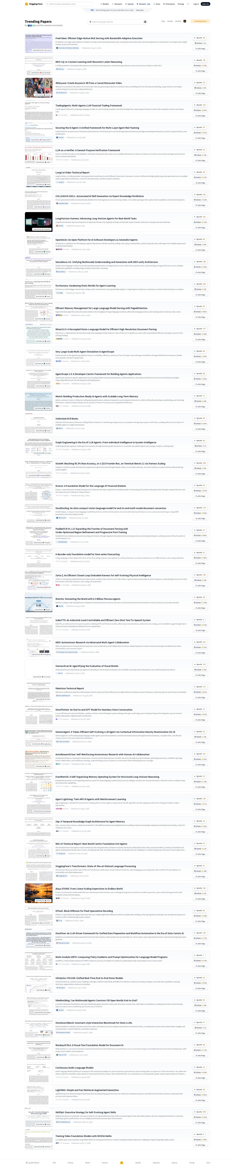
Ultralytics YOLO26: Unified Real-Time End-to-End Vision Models (89, 978)
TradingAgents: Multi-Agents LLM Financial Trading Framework (89, 105)
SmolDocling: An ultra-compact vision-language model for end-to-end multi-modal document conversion (111, 508)
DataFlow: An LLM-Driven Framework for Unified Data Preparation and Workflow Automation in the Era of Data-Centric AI (120, 933)
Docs (158, 4)
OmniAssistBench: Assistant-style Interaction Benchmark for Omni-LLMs (94, 1022)
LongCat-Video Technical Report (73, 172)
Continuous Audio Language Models (75, 1067)
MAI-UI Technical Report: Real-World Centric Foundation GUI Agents (91, 843)
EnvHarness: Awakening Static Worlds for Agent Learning (86, 285)
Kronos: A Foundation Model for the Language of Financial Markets (91, 485)
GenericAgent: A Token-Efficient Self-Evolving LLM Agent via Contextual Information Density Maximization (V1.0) (115, 731)
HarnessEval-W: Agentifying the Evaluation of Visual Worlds (87, 665)
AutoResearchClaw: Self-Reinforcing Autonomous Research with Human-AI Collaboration (103, 754)
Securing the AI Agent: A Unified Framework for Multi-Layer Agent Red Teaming (97, 127)
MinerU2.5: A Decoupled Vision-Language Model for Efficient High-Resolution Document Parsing (106, 329)
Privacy (70, 1163)
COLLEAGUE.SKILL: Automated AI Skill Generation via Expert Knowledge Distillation (100, 196)
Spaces (131, 4)
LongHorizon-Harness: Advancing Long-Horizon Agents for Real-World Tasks (96, 218)
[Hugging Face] (121, 1162)
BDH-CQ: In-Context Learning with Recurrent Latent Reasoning (89, 61)
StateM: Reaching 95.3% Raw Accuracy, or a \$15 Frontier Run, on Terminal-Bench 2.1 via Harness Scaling (110, 463)
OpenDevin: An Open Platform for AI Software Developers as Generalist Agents (97, 239)
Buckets (144, 4)
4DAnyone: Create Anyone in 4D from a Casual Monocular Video (89, 82)
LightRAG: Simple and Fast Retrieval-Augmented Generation (87, 1090)
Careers (105, 1163)
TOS (54, 1163)
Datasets (118, 4)
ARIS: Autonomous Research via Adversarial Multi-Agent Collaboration (92, 642)
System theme (33, 1163)
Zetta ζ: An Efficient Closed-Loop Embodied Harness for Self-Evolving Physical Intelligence (103, 575)
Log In (196, 4)
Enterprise (170, 4)
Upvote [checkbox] (201, 38)
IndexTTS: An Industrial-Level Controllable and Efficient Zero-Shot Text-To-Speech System (103, 620)
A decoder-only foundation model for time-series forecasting (88, 554)
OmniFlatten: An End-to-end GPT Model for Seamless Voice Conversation (94, 709)
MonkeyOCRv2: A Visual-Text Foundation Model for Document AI (89, 1045)
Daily (163, 21)
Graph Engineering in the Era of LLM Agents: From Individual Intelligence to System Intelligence (106, 442)
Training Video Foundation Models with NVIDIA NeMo (84, 1135)
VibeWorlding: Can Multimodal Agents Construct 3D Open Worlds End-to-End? (96, 1000)
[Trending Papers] (185, 21)
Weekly (170, 21)
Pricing (181, 4)
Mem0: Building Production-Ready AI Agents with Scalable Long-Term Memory (97, 396)
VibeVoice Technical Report (70, 688)
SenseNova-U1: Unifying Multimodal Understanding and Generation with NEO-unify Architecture (107, 261)
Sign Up (205, 4)
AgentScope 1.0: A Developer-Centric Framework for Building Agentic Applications (98, 373)
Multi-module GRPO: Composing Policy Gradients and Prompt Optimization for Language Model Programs (112, 956)
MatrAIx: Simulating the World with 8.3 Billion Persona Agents (88, 598)
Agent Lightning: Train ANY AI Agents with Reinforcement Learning (91, 799)
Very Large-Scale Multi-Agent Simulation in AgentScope (85, 351)
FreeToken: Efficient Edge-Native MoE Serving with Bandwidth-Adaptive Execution (99, 38)
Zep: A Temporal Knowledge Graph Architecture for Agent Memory (90, 821)
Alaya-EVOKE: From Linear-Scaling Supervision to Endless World (89, 888)
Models (106, 4)
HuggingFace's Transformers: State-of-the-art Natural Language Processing (96, 866)
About (87, 1163)
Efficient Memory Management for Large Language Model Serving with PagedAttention (101, 308)
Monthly (178, 21)
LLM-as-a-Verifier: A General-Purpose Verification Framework (88, 150)
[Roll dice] (145, 21)
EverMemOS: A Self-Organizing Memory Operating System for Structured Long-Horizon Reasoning (107, 776)
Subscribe (140, 10)
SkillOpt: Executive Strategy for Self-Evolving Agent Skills (86, 1112)
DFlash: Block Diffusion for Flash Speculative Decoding (84, 910)
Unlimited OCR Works (67, 418)
